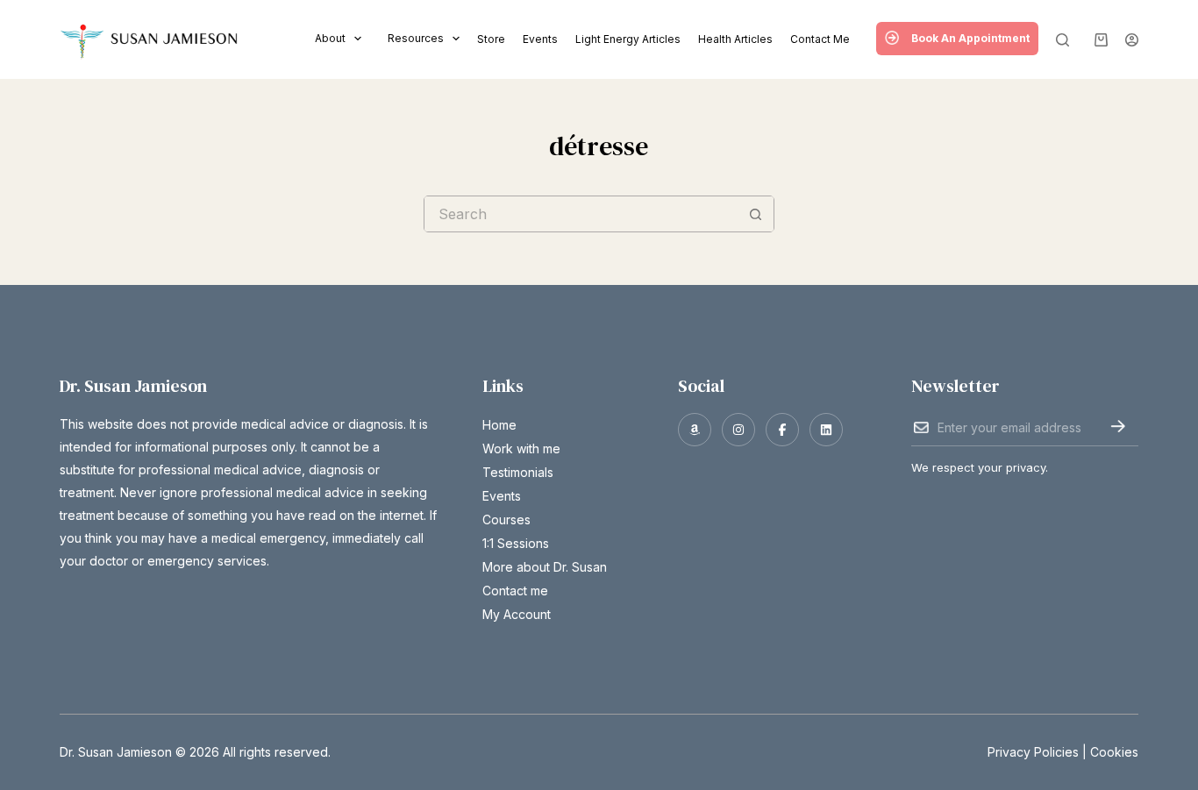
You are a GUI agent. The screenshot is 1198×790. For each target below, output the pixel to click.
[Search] (1062, 39)
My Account (516, 614)
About (330, 38)
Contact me (820, 39)
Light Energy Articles (628, 39)
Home (499, 424)
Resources (416, 38)
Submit (1117, 426)
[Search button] (756, 213)
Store (491, 39)
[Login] (1131, 39)
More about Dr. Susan (544, 566)
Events (540, 39)
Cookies (1114, 751)
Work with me (521, 448)
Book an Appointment (970, 38)
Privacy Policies (1033, 751)
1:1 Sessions (515, 543)
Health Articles (735, 39)
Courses (506, 519)
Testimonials (517, 472)
